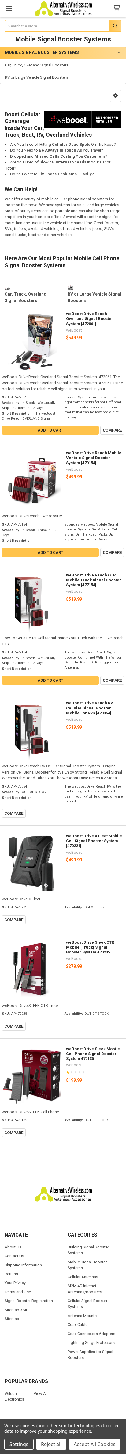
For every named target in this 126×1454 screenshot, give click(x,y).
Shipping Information (23, 1265)
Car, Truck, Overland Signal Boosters (37, 65)
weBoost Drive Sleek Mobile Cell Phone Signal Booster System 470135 (93, 1054)
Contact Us (14, 1256)
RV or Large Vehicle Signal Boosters (36, 77)
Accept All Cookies (95, 1444)
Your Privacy (15, 1282)
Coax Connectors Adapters (91, 1333)
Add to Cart (50, 430)
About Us (13, 1247)
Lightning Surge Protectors (91, 1342)
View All (41, 1393)
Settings (18, 1444)
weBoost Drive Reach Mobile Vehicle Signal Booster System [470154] (93, 458)
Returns (11, 1274)
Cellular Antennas (83, 1277)
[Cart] (117, 8)
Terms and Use (18, 1292)
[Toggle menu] (8, 8)
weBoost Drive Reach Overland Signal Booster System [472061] (89, 318)
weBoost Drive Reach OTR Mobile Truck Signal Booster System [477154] (93, 580)
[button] (115, 96)
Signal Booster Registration (29, 1300)
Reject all (51, 1444)
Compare (112, 430)
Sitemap (12, 1318)
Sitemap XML (16, 1310)
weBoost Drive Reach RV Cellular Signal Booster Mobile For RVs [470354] (89, 708)
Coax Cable (77, 1324)
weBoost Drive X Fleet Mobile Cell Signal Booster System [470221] (94, 841)
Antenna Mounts (82, 1315)
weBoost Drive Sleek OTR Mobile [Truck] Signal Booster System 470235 (90, 947)
